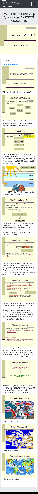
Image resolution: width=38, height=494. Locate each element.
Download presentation (10, 65)
